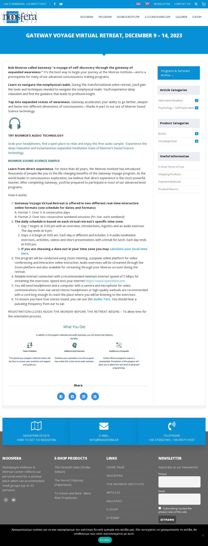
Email (161, 491)
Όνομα (162, 474)
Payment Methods (169, 181)
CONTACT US (182, 4)
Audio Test (102, 299)
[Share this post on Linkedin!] (84, 396)
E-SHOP (112, 509)
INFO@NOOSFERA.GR (104, 440)
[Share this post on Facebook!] (61, 396)
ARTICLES (113, 492)
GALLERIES (181, 17)
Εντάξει (105, 540)
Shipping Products (169, 174)
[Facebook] (55, 4)
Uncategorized (167, 141)
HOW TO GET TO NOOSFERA (36, 440)
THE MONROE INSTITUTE (125, 484)
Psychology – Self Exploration (176, 108)
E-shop (197, 17)
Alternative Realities (170, 100)
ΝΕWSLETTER (162, 4)
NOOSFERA (114, 475)
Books (162, 133)
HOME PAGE (115, 467)
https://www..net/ (106, 281)
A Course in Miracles (157, 17)
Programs (105, 17)
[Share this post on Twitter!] (72, 396)
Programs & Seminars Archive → (175, 73)
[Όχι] (203, 535)
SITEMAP (112, 518)
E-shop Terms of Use (171, 167)
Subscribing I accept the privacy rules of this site (175, 510)
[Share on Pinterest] (95, 396)
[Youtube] (61, 4)
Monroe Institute (128, 17)
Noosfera (86, 17)
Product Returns (168, 189)
